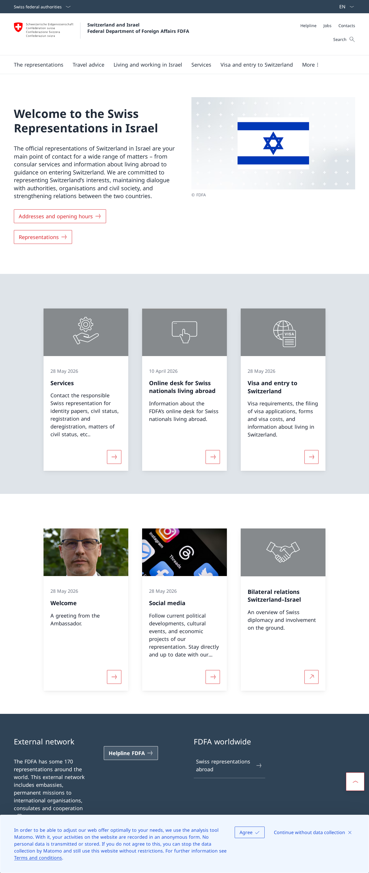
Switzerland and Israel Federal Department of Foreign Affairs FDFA (138, 28)
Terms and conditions (38, 858)
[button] (38, 64)
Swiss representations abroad (223, 765)
